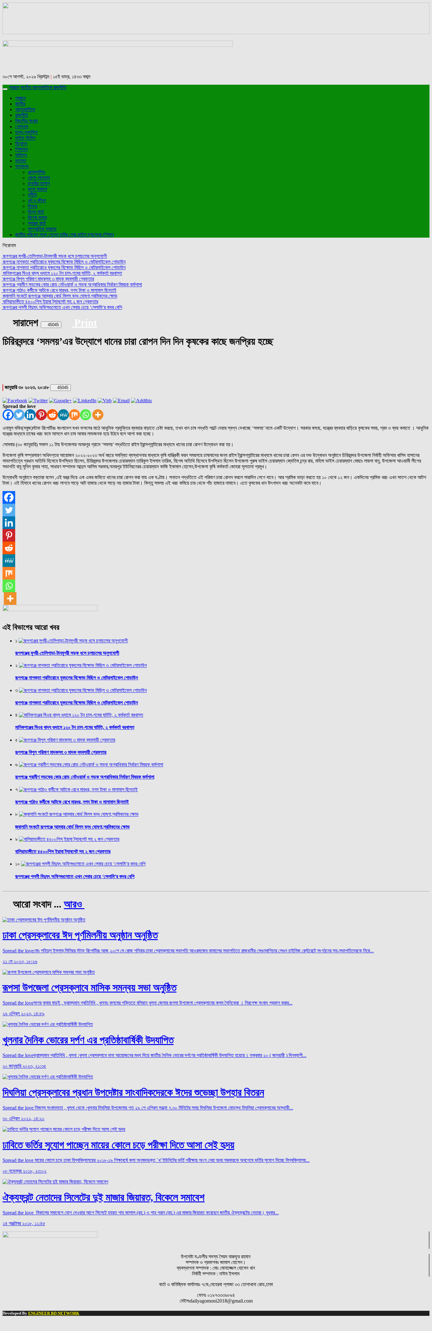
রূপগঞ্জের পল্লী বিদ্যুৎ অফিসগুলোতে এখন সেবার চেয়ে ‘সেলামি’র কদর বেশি (62, 307)
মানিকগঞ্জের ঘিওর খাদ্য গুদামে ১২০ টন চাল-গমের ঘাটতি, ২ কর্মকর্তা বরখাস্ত (62, 273)
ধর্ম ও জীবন (37, 200)
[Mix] (74, 414)
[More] (98, 414)
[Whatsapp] (85, 414)
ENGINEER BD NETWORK (53, 1313)
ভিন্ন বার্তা (36, 212)
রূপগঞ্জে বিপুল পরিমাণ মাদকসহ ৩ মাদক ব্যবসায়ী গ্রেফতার (48, 279)
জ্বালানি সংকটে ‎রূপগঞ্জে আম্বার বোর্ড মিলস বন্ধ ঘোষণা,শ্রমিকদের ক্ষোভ (59, 296)
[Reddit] (52, 414)
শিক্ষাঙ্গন (21, 149)
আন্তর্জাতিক (42, 87)
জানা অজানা (37, 189)
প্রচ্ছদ (14, 87)
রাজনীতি (59, 87)
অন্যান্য (21, 166)
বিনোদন (21, 143)
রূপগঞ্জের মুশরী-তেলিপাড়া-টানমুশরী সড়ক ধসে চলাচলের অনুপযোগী (54, 256)
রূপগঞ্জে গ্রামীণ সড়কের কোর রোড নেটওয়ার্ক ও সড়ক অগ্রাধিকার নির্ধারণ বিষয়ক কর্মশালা (72, 284)
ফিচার (32, 206)
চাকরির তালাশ (39, 183)
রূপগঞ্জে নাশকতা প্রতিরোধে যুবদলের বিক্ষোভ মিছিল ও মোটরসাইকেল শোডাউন (64, 261)
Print (84, 322)
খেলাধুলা (21, 126)
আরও (74, 904)
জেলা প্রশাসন (39, 177)
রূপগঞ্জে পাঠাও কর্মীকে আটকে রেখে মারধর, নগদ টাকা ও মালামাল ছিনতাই (59, 290)
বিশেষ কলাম (37, 217)
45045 (52, 324)
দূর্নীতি (32, 195)
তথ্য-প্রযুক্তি (26, 132)
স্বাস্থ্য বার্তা (37, 223)
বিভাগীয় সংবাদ (26, 121)
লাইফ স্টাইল (25, 138)
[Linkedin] (30, 414)
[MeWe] (63, 414)
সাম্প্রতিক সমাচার (42, 229)
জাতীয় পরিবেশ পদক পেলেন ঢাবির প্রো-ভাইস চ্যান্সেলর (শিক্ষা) (64, 234)
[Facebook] (8, 414)
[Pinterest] (41, 414)
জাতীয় (26, 87)
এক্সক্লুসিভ (36, 172)
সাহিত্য (21, 155)
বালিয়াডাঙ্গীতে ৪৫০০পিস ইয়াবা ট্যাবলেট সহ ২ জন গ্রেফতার (50, 301)
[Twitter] (19, 414)
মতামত (20, 160)
